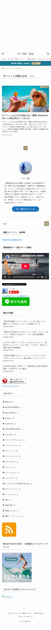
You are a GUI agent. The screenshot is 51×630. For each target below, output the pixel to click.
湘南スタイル (12, 510)
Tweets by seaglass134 (11, 239)
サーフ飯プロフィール (25, 209)
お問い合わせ (38, 613)
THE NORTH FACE (14, 429)
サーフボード (12, 461)
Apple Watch (12, 412)
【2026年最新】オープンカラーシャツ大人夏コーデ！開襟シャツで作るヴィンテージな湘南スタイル (24, 324)
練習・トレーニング (14, 516)
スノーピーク (12, 472)
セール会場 (36, 63)
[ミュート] (42, 277)
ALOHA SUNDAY (13, 407)
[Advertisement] (25, 25)
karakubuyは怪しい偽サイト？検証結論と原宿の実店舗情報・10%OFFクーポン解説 (25, 368)
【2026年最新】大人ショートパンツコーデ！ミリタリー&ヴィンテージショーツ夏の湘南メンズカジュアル (24, 358)
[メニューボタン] (3, 54)
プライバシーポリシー (25, 616)
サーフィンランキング (10, 386)
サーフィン (11, 450)
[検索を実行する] (46, 223)
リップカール (12, 494)
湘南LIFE (10, 505)
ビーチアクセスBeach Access (18, 483)
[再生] (5, 277)
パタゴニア (11, 478)
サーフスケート (13, 456)
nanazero (10, 423)
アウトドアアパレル (15, 440)
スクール (10, 467)
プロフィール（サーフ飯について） (20, 613)
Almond (9, 401)
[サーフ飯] (25, 54)
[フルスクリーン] (46, 277)
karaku (10, 418)
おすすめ (10, 434)
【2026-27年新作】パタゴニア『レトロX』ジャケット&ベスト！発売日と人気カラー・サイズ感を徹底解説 (25, 334)
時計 (8, 499)
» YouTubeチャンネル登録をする (15, 295)
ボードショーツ (13, 488)
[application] (25, 266)
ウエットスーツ (13, 445)
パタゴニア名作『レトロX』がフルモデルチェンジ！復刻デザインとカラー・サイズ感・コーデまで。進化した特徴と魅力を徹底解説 (25, 346)
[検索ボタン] (48, 54)
